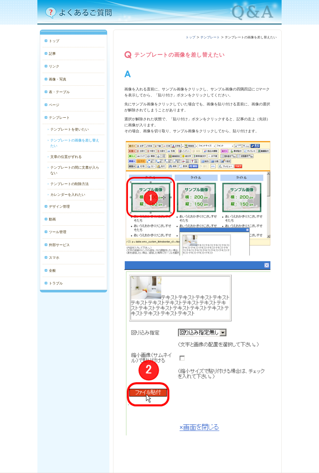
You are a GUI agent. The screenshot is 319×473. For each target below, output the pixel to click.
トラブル (56, 283)
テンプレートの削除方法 (69, 184)
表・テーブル (59, 92)
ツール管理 (57, 232)
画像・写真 (57, 79)
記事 (52, 54)
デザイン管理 (59, 206)
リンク (54, 66)
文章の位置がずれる (66, 157)
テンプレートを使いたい (69, 129)
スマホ (54, 258)
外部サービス (59, 245)
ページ (54, 105)
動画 (52, 219)
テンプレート (59, 118)
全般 (52, 270)
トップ (54, 41)
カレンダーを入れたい (67, 195)
